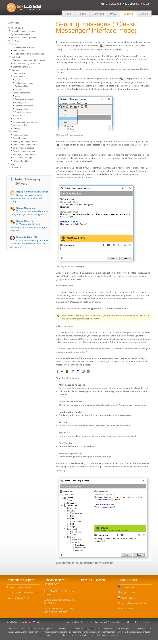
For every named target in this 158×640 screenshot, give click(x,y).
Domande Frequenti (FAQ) (18, 587)
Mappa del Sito (73, 622)
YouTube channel (128, 598)
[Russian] (34, 622)
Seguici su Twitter (128, 592)
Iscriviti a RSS (127, 609)
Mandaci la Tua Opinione (17, 598)
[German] (30, 622)
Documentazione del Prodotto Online (22, 592)
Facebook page (127, 587)
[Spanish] (38, 622)
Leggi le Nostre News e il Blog (134, 603)
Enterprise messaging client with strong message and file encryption (29, 211)
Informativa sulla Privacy (104, 622)
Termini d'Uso (86, 622)
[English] (26, 622)
